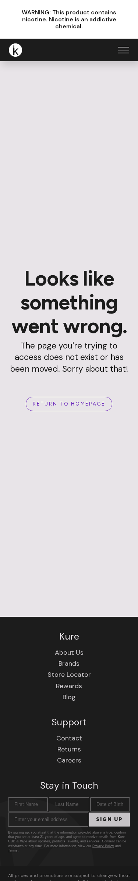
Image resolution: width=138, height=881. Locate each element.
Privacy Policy (103, 846)
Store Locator (69, 674)
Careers (69, 760)
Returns (69, 749)
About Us (69, 652)
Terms (13, 850)
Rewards (69, 686)
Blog (69, 697)
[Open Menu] (123, 50)
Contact (69, 738)
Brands (69, 663)
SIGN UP (109, 819)
